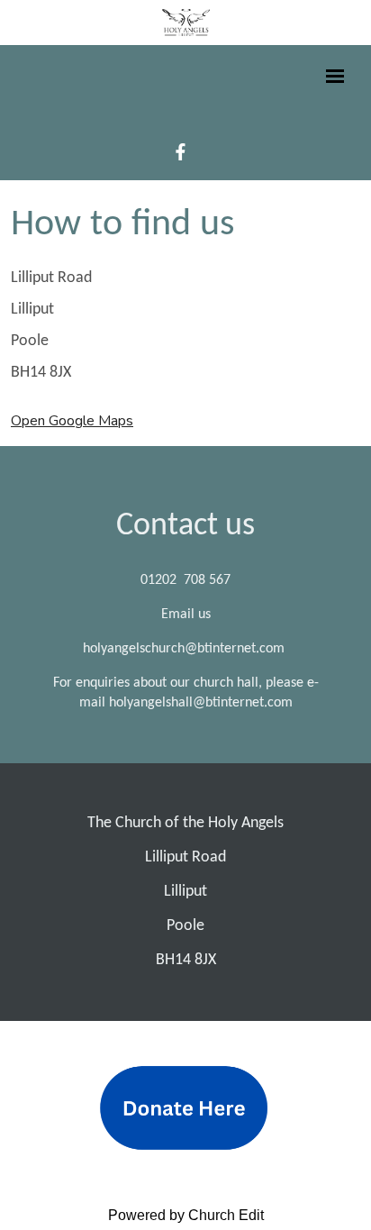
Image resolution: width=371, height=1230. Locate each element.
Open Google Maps (72, 421)
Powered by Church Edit (186, 1215)
